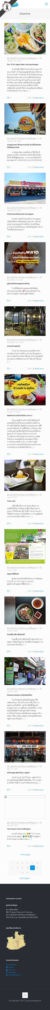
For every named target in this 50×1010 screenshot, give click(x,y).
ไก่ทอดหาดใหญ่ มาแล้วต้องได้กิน (19, 695)
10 (27, 868)
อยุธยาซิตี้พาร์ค (13, 574)
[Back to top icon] (25, 995)
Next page (24, 878)
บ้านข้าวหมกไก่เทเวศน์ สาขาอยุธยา (20, 214)
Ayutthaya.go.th (14, 975)
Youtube (11, 970)
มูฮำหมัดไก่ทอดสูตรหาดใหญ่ (18, 283)
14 (27, 872)
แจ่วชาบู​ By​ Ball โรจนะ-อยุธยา (18, 772)
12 (37, 868)
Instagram (12, 972)
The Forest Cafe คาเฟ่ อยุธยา (19, 829)
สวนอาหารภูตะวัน (13, 346)
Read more (39, 98)
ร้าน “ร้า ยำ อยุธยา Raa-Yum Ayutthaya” (23, 64)
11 (32, 868)
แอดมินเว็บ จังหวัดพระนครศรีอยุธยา (23, 58)
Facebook (12, 964)
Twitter (11, 967)
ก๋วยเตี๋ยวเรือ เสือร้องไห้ (16, 634)
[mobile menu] (46, 4)
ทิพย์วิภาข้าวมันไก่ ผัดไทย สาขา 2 (19, 415)
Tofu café (11, 501)
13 (22, 872)
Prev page (26, 854)
